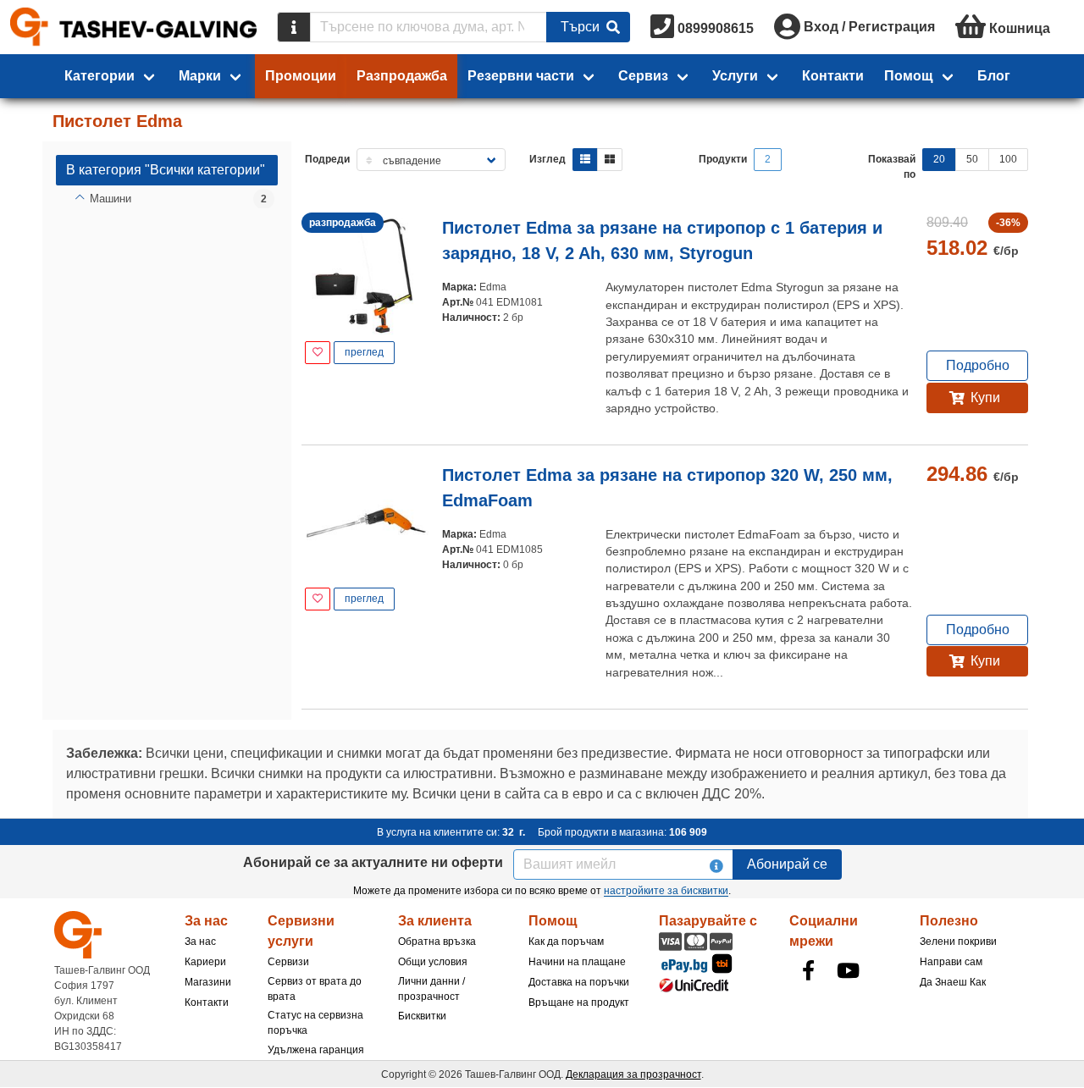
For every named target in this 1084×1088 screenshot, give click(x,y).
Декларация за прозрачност (633, 1074)
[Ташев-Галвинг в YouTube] (847, 970)
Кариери (205, 962)
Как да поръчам (566, 941)
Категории (99, 76)
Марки (200, 76)
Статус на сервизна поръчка (315, 1022)
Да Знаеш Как (953, 982)
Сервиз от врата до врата (315, 988)
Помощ (908, 76)
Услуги (735, 76)
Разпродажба (402, 76)
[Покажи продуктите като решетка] (609, 159)
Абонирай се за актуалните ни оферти (373, 862)
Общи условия (432, 962)
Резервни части (520, 76)
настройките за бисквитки (666, 891)
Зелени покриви (958, 941)
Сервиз (643, 76)
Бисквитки (422, 1016)
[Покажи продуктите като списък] (585, 159)
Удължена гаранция (316, 1050)
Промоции (300, 76)
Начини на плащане (577, 962)
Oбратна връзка (437, 941)
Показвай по (891, 166)
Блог (993, 76)
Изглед (547, 159)
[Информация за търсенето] (294, 27)
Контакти (833, 76)
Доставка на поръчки (578, 982)
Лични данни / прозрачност (431, 988)
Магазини (208, 982)
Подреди (327, 159)
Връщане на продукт (578, 1002)
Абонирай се (787, 864)
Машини (110, 198)
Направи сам (951, 962)
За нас (200, 941)
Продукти (723, 159)
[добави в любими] (317, 352)
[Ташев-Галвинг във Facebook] (808, 970)
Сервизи (288, 962)
